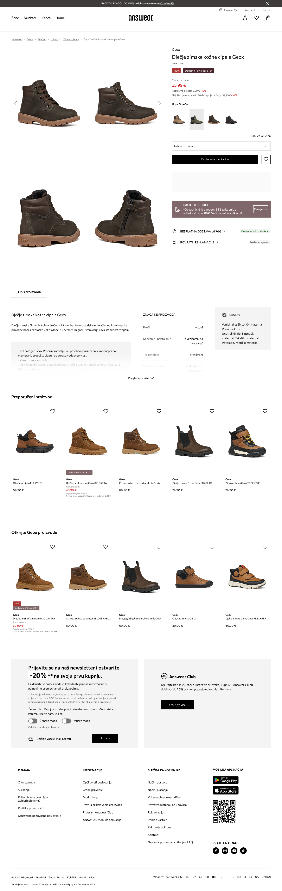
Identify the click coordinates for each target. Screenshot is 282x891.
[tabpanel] (141, 339)
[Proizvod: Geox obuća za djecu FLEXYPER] (34, 441)
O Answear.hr (27, 782)
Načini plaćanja (158, 790)
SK (250, 876)
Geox (176, 49)
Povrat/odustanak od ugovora (167, 804)
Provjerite (260, 209)
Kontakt (153, 834)
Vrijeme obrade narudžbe (164, 797)
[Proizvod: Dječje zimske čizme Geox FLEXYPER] (247, 577)
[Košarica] (268, 17)
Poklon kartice (157, 820)
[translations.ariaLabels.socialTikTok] (243, 851)
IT (226, 876)
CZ (200, 876)
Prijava (105, 738)
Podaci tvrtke (56, 877)
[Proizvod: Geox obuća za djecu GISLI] (194, 577)
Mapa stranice (86, 877)
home (60, 18)
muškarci (30, 18)
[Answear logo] (141, 17)
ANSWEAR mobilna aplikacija (102, 820)
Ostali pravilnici (93, 790)
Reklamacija (156, 812)
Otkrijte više (177, 705)
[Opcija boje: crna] (231, 119)
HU (220, 876)
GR (207, 876)
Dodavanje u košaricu (215, 159)
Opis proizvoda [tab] (29, 292)
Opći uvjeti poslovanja (97, 782)
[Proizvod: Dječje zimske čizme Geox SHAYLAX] (194, 441)
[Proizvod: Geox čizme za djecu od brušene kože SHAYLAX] (141, 441)
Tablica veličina (261, 136)
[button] (221, 146)
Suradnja (24, 790)
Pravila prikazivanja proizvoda (102, 804)
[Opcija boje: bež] (179, 119)
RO (239, 876)
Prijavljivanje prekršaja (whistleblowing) (33, 798)
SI (245, 876)
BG (188, 876)
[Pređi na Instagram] (225, 850)
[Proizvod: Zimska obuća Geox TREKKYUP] (247, 441)
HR (214, 876)
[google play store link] (225, 780)
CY (194, 876)
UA (257, 876)
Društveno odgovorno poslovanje (39, 815)
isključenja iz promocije (98, 701)
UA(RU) (266, 876)
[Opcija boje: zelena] (197, 119)
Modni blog (90, 797)
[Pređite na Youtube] (234, 850)
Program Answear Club (98, 812)
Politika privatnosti (30, 808)
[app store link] (225, 790)
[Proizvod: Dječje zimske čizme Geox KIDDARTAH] (87, 441)
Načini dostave (157, 782)
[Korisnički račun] (245, 17)
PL (232, 876)
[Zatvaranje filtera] (267, 3)
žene (15, 18)
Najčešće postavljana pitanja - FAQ (170, 842)
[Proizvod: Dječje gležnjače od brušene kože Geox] (141, 577)
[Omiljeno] (256, 17)
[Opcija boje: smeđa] (214, 119)
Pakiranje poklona (159, 827)
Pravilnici (41, 877)
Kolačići (71, 877)
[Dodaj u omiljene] (266, 159)
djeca (46, 18)
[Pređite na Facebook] (216, 850)
